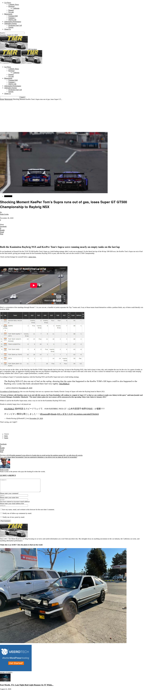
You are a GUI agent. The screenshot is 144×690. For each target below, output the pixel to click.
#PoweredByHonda (48, 414)
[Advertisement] (72, 116)
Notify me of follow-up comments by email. (17, 513)
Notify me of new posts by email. (14, 517)
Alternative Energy (10, 23)
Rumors (11, 10)
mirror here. (32, 257)
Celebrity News (13, 4)
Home (2, 99)
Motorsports (8, 14)
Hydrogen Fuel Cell (15, 25)
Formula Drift (13, 16)
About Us (7, 29)
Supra (6, 438)
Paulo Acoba (4, 214)
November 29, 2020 (25, 388)
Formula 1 (11, 18)
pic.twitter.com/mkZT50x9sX (86, 414)
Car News (7, 2)
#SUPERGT (64, 383)
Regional (11, 6)
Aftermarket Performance (12, 21)
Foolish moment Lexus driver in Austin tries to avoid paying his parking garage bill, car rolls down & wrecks (46, 455)
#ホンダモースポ (65, 414)
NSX (6, 436)
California (16, 8)
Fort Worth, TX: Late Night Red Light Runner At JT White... (26, 685)
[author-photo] (5, 468)
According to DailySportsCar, (10, 391)
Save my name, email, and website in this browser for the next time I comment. (28, 509)
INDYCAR (12, 20)
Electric (10, 27)
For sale (11, 12)
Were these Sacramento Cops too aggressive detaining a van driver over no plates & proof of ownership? (42, 457)
